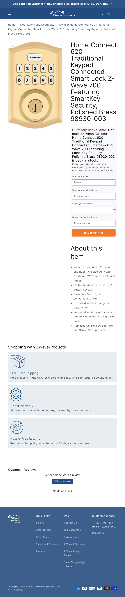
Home (12, 24)
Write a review (62, 481)
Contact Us (70, 522)
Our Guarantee (72, 530)
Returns (40, 551)
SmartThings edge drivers (74, 564)
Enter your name (80, 176)
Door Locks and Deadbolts (37, 24)
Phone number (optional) (84, 217)
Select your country (82, 204)
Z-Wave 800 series (74, 544)
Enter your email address (84, 190)
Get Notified (96, 232)
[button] (9, 13)
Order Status (43, 537)
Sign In (40, 522)
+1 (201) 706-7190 (102, 522)
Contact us (98, 533)
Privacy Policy (72, 537)
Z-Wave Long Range (71, 553)
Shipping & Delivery (47, 544)
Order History (43, 530)
